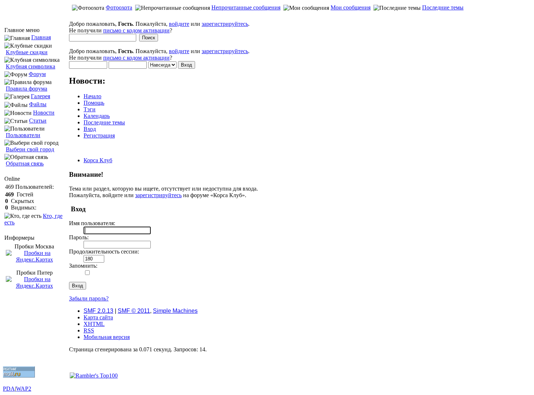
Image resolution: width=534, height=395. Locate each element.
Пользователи (23, 135)
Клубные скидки (27, 52)
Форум (37, 74)
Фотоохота (119, 7)
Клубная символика (30, 66)
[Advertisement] (267, 17)
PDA (9, 389)
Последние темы (443, 7)
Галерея (40, 96)
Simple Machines (175, 311)
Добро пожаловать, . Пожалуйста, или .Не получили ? (159, 27)
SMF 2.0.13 (98, 311)
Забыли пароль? (89, 298)
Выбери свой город (30, 149)
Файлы (37, 104)
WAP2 (23, 389)
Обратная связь (25, 163)
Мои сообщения (351, 7)
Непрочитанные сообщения (245, 7)
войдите (179, 24)
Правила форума (26, 88)
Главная (41, 37)
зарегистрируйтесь (225, 24)
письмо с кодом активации (136, 30)
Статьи (37, 120)
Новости (43, 112)
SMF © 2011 (134, 311)
